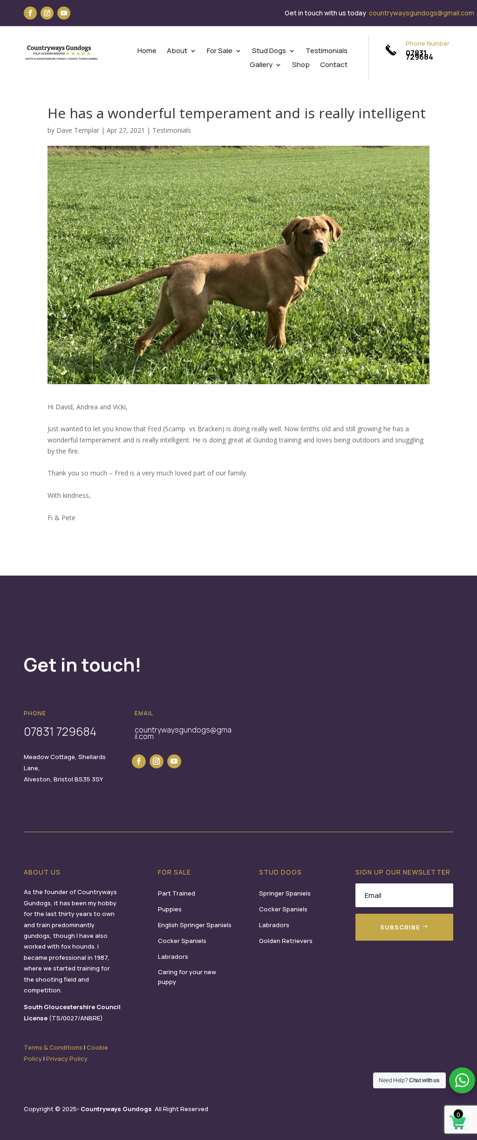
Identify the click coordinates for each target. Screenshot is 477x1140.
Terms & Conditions (53, 1047)
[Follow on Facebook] (30, 13)
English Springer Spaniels (195, 925)
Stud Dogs (269, 51)
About (177, 51)
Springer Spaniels (285, 893)
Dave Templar (77, 130)
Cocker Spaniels (182, 940)
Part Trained (176, 893)
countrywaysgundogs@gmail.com (421, 12)
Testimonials (327, 51)
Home (147, 51)
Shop (301, 65)
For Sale (219, 51)
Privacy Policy (67, 1058)
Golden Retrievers (286, 940)
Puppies (170, 909)
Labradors (173, 956)
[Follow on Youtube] (63, 13)
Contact (334, 65)
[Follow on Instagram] (47, 13)
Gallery (261, 65)
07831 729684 (419, 55)
